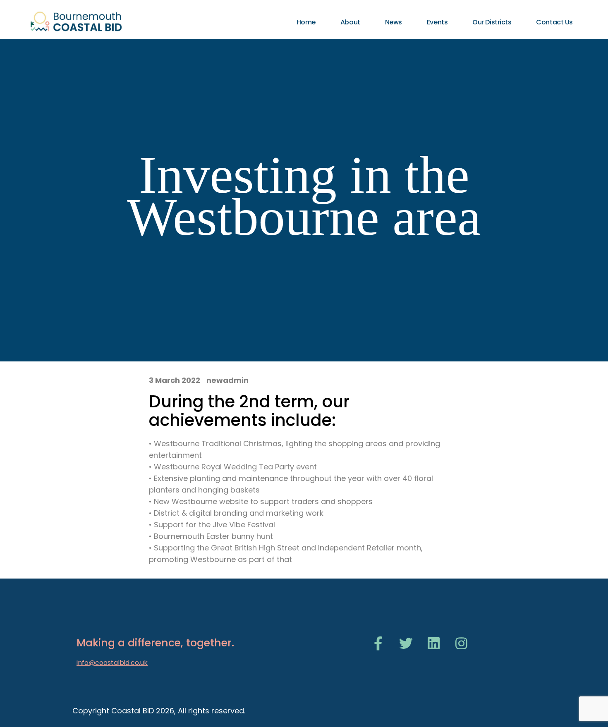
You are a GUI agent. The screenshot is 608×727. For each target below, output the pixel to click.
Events (437, 22)
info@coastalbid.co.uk (112, 662)
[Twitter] (406, 643)
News (393, 22)
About (350, 22)
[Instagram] (461, 643)
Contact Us (554, 22)
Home (306, 22)
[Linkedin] (433, 643)
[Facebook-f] (378, 643)
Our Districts (491, 22)
